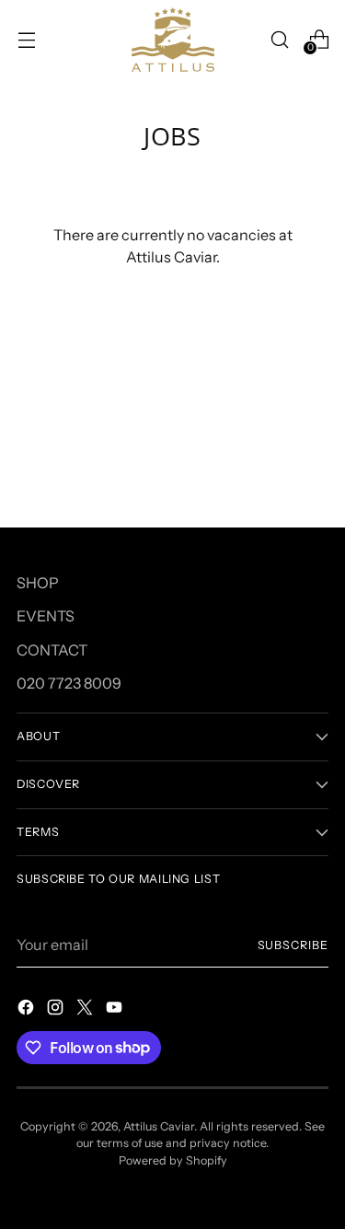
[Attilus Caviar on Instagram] (57, 1010)
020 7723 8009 (69, 683)
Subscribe (293, 945)
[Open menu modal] (26, 39)
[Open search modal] (279, 39)
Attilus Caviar (158, 1126)
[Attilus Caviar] (173, 39)
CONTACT (52, 650)
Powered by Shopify (173, 1160)
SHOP (38, 583)
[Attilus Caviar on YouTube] (116, 1010)
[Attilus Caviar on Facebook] (28, 1010)
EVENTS (46, 616)
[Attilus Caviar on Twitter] (86, 1010)
